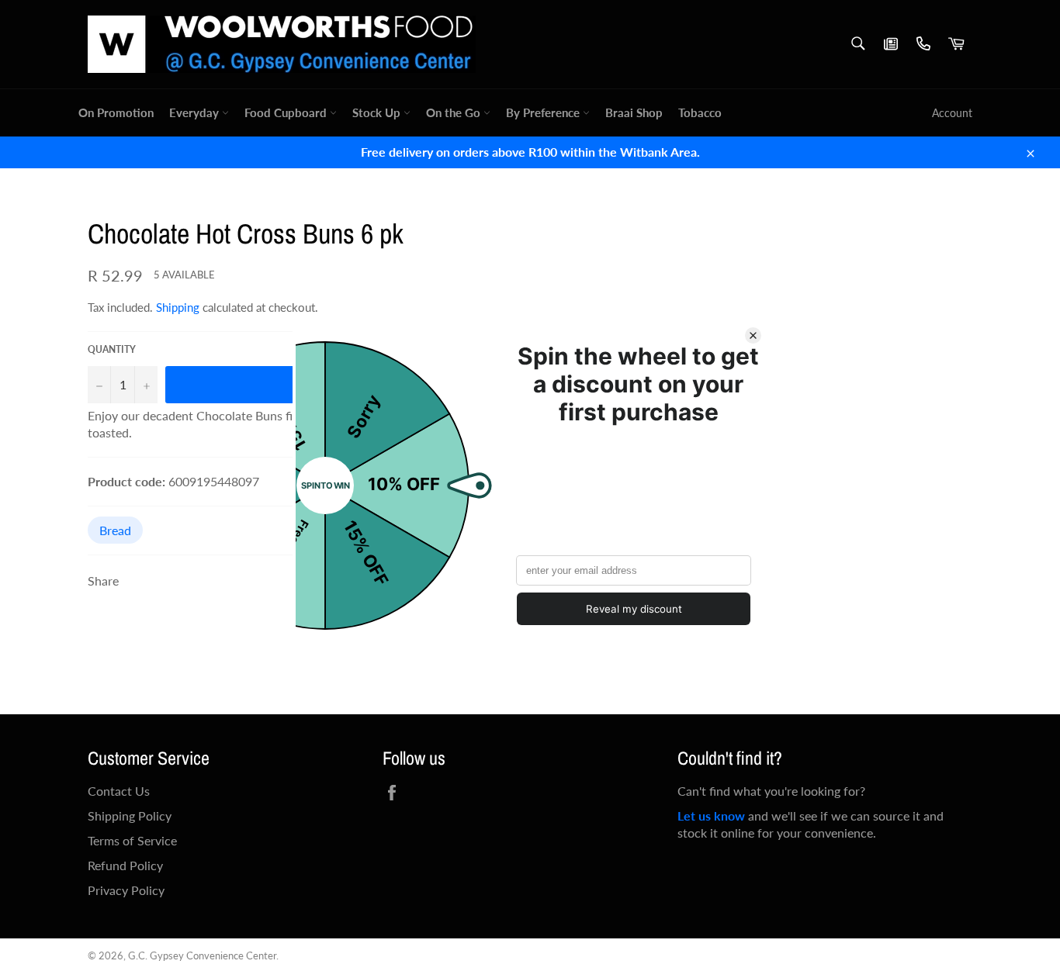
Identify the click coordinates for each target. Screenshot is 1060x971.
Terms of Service (132, 840)
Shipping (177, 307)
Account (952, 112)
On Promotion (116, 112)
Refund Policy (125, 865)
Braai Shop (634, 112)
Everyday (195, 112)
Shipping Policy (129, 815)
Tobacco (700, 112)
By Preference (544, 112)
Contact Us (119, 790)
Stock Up (378, 112)
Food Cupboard (287, 112)
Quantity (112, 349)
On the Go (454, 112)
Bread (115, 530)
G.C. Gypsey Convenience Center (202, 955)
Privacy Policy (126, 890)
